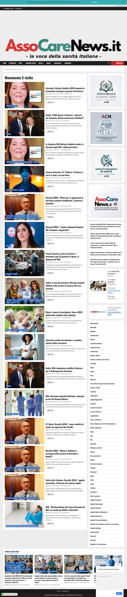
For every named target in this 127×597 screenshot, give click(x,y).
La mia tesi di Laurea (96, 408)
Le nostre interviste (96, 412)
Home (4, 63)
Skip (113, 593)
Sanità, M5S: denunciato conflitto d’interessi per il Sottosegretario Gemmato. (24, 375)
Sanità (48, 63)
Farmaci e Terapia (11, 300)
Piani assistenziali (95, 456)
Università (57, 63)
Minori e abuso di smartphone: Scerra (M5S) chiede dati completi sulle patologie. (24, 319)
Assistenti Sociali (95, 347)
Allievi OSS (93, 327)
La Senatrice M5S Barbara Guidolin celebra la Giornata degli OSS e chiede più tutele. (24, 151)
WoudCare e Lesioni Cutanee (98, 544)
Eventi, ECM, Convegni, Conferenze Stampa (18, 162)
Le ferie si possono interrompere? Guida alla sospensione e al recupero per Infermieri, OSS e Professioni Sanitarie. (103, 245)
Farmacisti (93, 392)
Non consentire (85, 2)
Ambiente (93, 331)
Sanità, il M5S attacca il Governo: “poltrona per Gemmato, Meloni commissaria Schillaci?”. (24, 123)
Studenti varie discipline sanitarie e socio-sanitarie (104, 524)
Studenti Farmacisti (95, 500)
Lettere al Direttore (95, 420)
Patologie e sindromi (35, 300)
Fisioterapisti (10, 216)
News (20, 63)
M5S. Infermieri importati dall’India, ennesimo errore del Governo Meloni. (24, 403)
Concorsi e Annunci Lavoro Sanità (99, 360)
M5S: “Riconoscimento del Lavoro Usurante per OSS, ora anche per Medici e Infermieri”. (24, 515)
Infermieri (9, 106)
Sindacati (21, 190)
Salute (40, 63)
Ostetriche (9, 218)
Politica (15, 106)
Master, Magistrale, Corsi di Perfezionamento (103, 424)
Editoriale (93, 380)
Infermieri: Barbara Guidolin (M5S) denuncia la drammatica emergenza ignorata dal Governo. (24, 95)
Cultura (92, 372)
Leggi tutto (51, 102)
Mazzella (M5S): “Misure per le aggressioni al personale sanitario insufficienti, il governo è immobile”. (24, 207)
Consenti (95, 2)
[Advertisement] (63, 23)
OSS (31, 162)
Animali (92, 339)
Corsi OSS (93, 364)
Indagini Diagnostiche (96, 400)
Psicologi (92, 468)
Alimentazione (94, 323)
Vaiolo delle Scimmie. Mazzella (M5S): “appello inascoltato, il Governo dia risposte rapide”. (24, 487)
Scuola (92, 484)
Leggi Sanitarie (94, 416)
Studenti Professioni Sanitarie (98, 520)
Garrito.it (119, 63)
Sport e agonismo (95, 496)
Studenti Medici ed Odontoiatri (99, 512)
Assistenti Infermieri (96, 343)
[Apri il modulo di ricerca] (108, 63)
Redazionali (93, 472)
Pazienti (16, 218)
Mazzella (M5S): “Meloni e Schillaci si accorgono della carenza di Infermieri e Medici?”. (24, 459)
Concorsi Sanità (31, 63)
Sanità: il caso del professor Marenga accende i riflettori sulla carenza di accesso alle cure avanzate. (24, 291)
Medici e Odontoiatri (27, 216)
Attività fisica (94, 352)
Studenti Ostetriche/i (96, 516)
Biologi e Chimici (95, 355)
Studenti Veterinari (95, 528)
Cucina (92, 368)
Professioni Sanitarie (30, 218)
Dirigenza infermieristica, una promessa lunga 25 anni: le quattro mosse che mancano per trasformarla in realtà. (106, 253)
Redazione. (65, 591)
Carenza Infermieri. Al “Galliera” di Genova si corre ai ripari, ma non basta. (24, 179)
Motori (92, 432)
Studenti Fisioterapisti (96, 504)
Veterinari (93, 540)
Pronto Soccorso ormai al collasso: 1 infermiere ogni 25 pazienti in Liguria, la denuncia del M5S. (24, 263)
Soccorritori (93, 492)
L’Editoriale (12, 63)
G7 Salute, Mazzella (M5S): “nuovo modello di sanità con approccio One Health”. (24, 431)
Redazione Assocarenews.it (53, 94)
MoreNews (69, 595)
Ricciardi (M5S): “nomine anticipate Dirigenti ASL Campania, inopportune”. (24, 235)
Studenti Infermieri (95, 508)
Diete (91, 376)
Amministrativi (94, 335)
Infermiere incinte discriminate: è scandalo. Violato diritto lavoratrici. (24, 347)
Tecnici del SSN (94, 532)
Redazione (68, 63)
